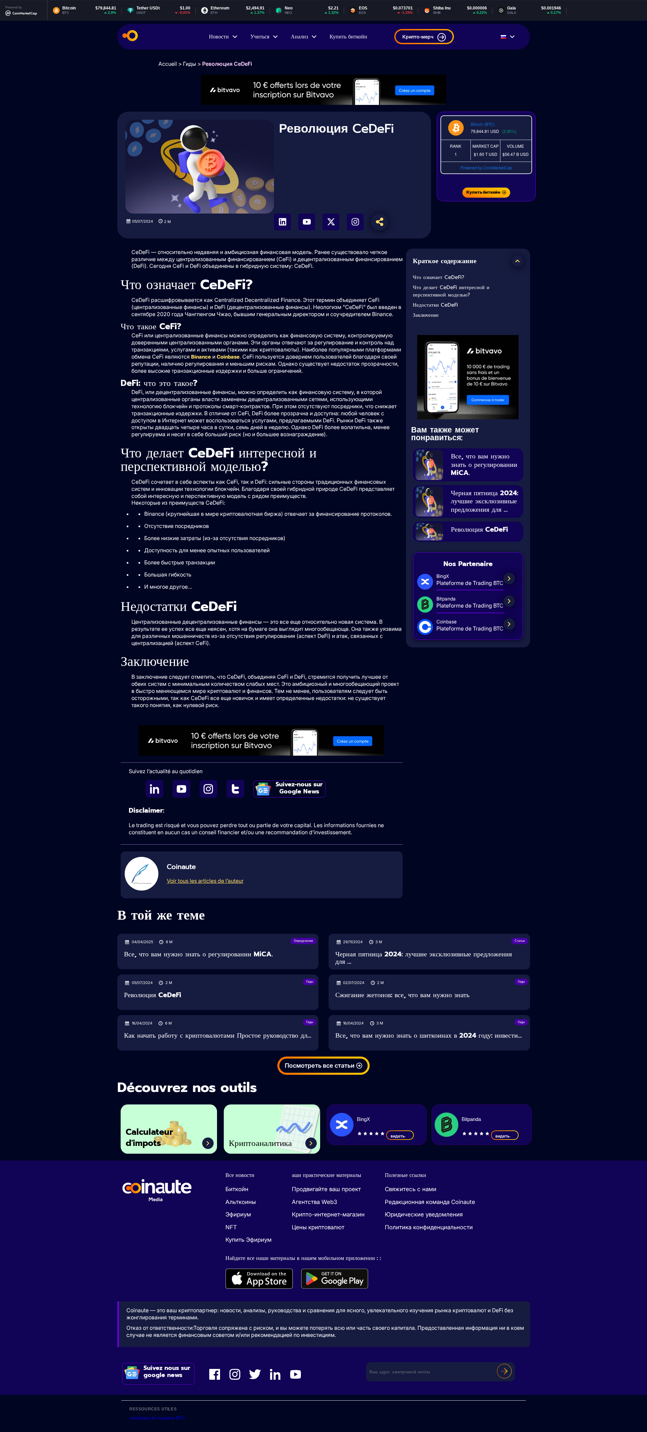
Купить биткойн (348, 37)
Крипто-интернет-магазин (328, 1214)
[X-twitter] (330, 222)
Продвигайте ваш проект (326, 1189)
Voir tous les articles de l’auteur (205, 880)
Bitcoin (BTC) (483, 124)
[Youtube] (306, 222)
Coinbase (228, 357)
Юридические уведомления (424, 1214)
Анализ (299, 37)
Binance (201, 357)
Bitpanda (471, 1119)
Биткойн (236, 1189)
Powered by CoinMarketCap (486, 167)
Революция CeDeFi (479, 529)
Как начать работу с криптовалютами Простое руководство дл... (217, 1035)
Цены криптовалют (318, 1227)
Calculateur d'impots (149, 1138)
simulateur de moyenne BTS (157, 1418)
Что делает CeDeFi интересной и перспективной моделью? (451, 291)
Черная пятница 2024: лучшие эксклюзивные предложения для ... (484, 501)
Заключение (426, 315)
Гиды (189, 63)
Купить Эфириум (248, 1239)
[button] (517, 261)
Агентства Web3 (314, 1202)
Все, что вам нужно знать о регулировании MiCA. (484, 464)
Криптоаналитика (260, 1143)
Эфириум (238, 1214)
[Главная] (130, 37)
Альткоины (240, 1202)
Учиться (259, 37)
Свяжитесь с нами (410, 1189)
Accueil (167, 63)
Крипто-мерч (417, 36)
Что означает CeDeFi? (438, 277)
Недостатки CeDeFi (435, 305)
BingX (363, 1119)
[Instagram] (355, 222)
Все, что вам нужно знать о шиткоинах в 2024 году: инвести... (428, 1035)
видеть (398, 1136)
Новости (219, 37)
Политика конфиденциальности (429, 1227)
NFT (231, 1227)
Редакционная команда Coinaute (430, 1202)
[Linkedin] (282, 222)
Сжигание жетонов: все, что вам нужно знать (402, 995)
